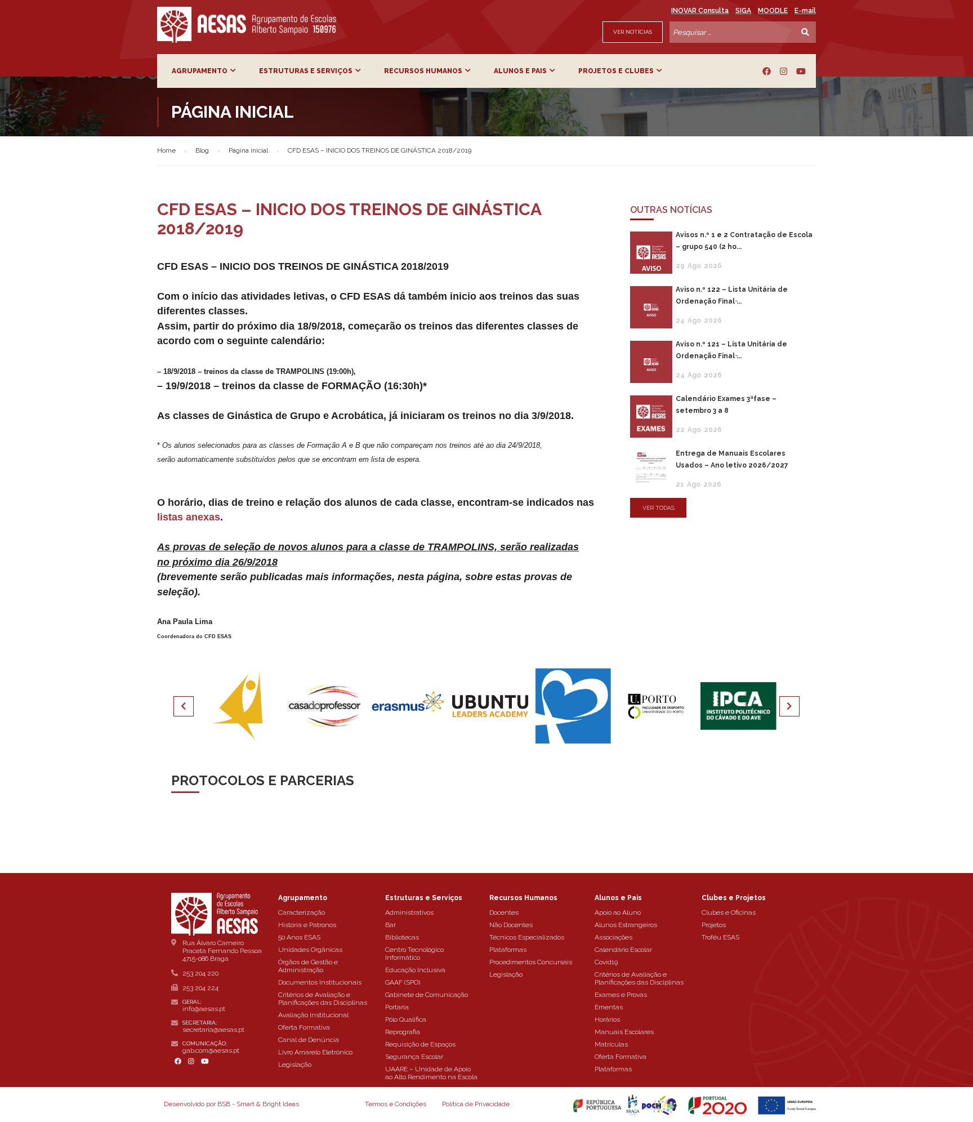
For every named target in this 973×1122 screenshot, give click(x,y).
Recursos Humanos (423, 71)
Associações (613, 937)
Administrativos (409, 912)
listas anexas (188, 517)
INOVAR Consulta (700, 11)
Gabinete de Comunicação (426, 995)
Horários (607, 1019)
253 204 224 (200, 988)
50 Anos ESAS (299, 937)
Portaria (397, 1007)
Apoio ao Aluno (618, 912)
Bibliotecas (402, 937)
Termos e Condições (395, 1104)
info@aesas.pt (203, 1009)
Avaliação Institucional (313, 1015)
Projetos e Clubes (616, 71)
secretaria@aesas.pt (213, 1030)
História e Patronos (307, 925)
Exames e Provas (621, 995)
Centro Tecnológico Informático (414, 953)
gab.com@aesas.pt (210, 1050)
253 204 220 (200, 973)
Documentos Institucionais (319, 982)
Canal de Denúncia (308, 1040)
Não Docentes (511, 925)
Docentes (504, 912)
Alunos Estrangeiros (626, 925)
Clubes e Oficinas (729, 912)
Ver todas (658, 508)
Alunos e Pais (520, 71)
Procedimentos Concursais (530, 962)
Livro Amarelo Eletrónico (315, 1052)
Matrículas (611, 1044)
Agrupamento (199, 71)
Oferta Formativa (304, 1027)
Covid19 (606, 962)
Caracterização (301, 912)
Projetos (714, 925)
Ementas (609, 1007)
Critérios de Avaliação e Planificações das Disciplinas (322, 999)
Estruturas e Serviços (305, 71)
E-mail (805, 11)
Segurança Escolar (414, 1057)
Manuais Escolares (624, 1032)
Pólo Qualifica (405, 1019)
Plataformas (507, 950)
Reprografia (402, 1032)
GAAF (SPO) (402, 982)
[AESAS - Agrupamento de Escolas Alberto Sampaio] (246, 25)
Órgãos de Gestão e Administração (308, 966)
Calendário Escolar (623, 950)
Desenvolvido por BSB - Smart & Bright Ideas (231, 1104)
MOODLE (773, 11)
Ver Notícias (632, 32)
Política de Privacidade (476, 1104)
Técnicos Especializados (526, 937)
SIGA (743, 11)
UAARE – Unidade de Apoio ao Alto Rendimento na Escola (431, 1073)
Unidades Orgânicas (310, 950)
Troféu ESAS (720, 937)
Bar (390, 925)
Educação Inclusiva (415, 970)
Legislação (294, 1064)
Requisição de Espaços (420, 1044)
